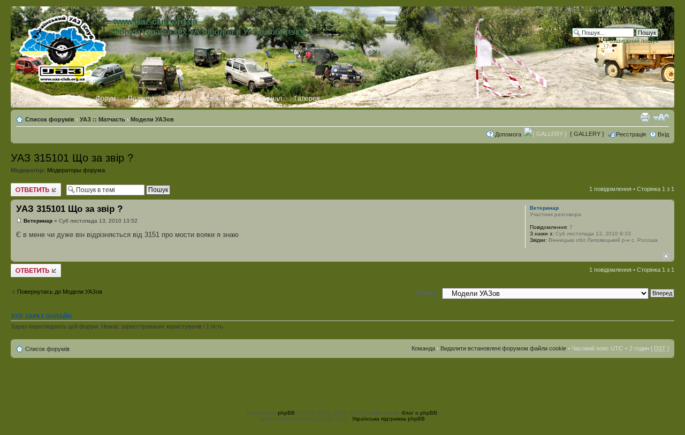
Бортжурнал (263, 98)
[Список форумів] (63, 46)
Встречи (179, 98)
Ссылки (343, 98)
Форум (106, 98)
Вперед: (427, 292)
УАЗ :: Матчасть (102, 119)
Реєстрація (631, 134)
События (218, 98)
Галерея (307, 98)
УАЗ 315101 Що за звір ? (72, 158)
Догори (666, 256)
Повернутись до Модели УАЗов (59, 291)
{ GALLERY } (587, 134)
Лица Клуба (65, 98)
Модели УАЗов (152, 119)
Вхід (663, 134)
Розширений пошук (632, 40)
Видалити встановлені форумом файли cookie (503, 348)
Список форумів (49, 119)
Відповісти (25, 186)
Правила (141, 98)
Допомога (508, 134)
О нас (27, 98)
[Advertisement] (342, 382)
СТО (374, 98)
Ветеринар (38, 221)
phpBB (286, 413)
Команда (423, 348)
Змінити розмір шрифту (661, 117)
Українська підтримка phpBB (388, 419)
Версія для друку (645, 117)
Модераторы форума (76, 170)
